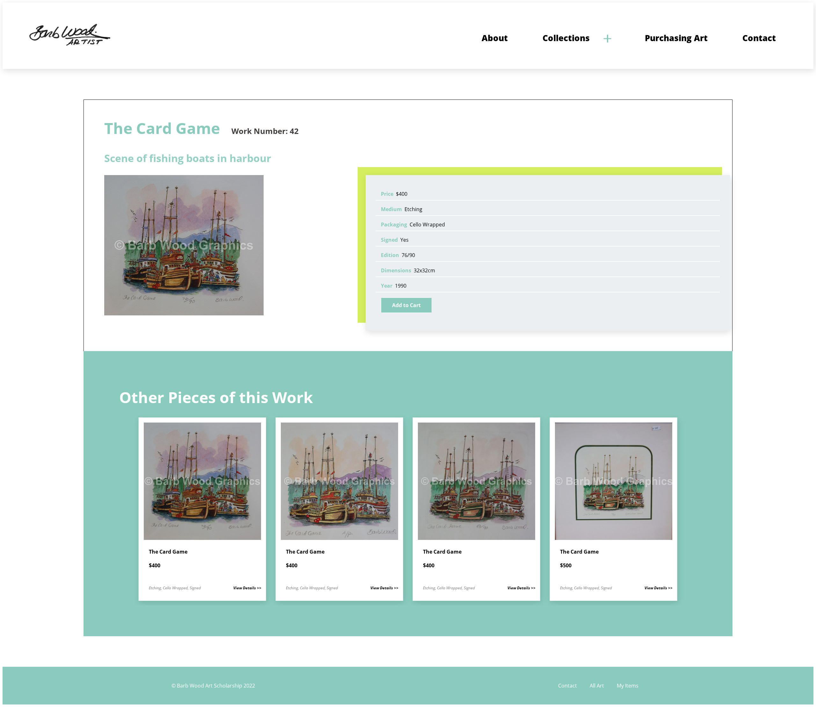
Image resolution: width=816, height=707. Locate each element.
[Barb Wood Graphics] (69, 45)
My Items (627, 685)
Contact (567, 685)
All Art (597, 685)
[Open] (607, 38)
